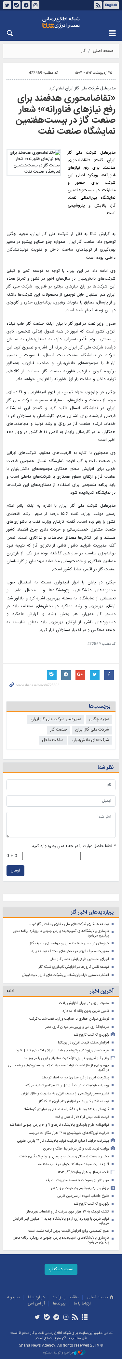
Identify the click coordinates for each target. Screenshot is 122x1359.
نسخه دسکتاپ (61, 1269)
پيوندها (59, 1303)
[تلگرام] (56, 1318)
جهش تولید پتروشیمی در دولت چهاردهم (80, 1188)
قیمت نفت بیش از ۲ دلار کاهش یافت (82, 1117)
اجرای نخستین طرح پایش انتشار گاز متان (79, 959)
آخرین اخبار (102, 991)
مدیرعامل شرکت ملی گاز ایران (56, 719)
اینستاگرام (35, 5)
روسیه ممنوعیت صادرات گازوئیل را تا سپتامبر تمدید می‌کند (67, 1085)
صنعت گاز (58, 729)
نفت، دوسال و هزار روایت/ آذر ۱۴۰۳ (83, 1172)
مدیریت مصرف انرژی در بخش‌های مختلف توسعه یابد (70, 951)
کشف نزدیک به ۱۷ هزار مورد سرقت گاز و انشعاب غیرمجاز (68, 1212)
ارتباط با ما (82, 1303)
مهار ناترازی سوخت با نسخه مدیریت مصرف (77, 1180)
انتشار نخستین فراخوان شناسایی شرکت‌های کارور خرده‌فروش (65, 975)
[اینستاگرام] (66, 1318)
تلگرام (26, 5)
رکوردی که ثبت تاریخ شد (91, 1035)
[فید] (75, 1318)
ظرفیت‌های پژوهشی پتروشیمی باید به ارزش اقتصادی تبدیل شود (62, 1050)
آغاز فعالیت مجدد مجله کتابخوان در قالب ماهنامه (73, 1164)
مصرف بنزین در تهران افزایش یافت (84, 1003)
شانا (61, 22)
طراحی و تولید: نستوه (58, 1353)
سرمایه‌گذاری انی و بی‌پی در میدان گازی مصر (77, 1027)
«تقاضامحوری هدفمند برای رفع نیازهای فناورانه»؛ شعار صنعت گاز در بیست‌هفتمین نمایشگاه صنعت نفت (65, 115)
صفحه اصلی (103, 51)
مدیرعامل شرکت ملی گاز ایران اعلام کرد (82, 88)
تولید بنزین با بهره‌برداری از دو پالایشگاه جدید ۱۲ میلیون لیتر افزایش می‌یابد (61, 1221)
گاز (83, 51)
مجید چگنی (99, 719)
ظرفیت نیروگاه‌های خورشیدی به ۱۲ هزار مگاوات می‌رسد (69, 1133)
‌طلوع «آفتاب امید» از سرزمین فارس (83, 1196)
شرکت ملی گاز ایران (92, 729)
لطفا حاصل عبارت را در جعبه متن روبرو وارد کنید (73, 846)
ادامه (10, 991)
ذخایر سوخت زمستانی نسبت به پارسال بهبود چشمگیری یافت (64, 1156)
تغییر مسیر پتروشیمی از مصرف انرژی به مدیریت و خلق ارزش (65, 1093)
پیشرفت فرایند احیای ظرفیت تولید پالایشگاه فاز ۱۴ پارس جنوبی (63, 1141)
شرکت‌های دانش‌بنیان (90, 740)
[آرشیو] (85, 1318)
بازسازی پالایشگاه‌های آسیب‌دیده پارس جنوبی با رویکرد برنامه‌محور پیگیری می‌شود (61, 933)
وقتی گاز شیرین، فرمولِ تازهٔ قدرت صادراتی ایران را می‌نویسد (66, 1058)
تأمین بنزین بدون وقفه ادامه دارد (85, 1011)
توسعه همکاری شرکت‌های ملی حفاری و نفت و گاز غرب (69, 924)
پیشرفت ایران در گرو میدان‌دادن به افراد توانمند (75, 1077)
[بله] (47, 1318)
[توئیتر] (37, 1318)
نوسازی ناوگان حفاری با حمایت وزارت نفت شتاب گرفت (69, 1019)
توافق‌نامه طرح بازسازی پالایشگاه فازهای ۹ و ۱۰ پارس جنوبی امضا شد (59, 1125)
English (111, 5)
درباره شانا (36, 1297)
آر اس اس (36, 1303)
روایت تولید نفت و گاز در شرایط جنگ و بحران (76, 1149)
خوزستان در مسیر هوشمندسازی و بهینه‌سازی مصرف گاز (69, 943)
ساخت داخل (52, 740)
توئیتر (7, 5)
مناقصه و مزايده (66, 1297)
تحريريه (13, 1297)
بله (16, 5)
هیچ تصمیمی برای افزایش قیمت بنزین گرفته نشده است (68, 1231)
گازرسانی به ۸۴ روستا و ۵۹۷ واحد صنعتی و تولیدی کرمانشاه (66, 1109)
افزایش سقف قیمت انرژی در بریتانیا (83, 1043)
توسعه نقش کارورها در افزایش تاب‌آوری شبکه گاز (74, 967)
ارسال (15, 870)
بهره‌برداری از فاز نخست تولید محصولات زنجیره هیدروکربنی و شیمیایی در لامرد (58, 1067)
